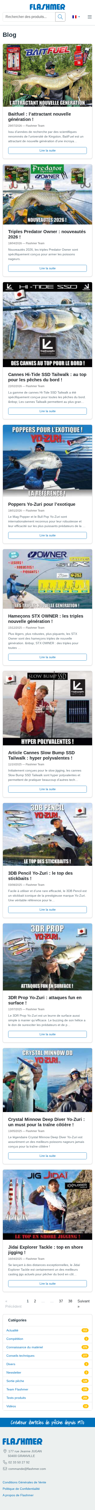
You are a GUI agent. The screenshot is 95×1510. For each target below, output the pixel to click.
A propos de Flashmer (18, 1495)
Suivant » (83, 1303)
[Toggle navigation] (89, 17)
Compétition (14, 1339)
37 (61, 1301)
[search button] (60, 17)
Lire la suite (48, 150)
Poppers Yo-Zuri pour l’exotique (41, 504)
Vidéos (11, 1406)
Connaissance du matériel (24, 1347)
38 (70, 1301)
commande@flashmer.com (27, 1469)
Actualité (12, 1330)
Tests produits (16, 1398)
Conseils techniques (20, 1355)
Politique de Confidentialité (21, 1488)
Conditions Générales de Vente (24, 1482)
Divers (10, 1364)
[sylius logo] (47, 7)
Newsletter (13, 1372)
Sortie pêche (15, 1381)
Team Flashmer (17, 1389)
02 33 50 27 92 (19, 1462)
